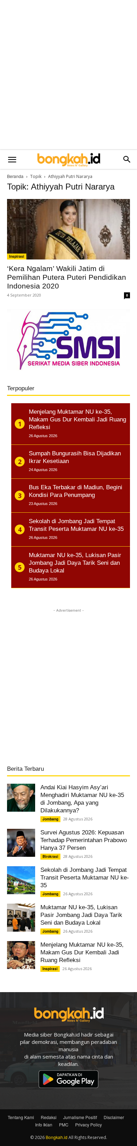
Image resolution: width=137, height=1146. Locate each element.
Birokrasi (50, 856)
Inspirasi (16, 256)
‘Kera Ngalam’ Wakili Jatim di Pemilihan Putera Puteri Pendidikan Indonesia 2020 (66, 277)
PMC (63, 1124)
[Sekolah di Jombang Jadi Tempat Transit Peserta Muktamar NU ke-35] (21, 880)
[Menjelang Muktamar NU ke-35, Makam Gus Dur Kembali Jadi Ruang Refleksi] (21, 955)
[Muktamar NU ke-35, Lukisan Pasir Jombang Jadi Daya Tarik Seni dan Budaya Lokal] (21, 918)
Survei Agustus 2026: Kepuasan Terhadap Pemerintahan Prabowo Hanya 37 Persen (83, 840)
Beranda (15, 176)
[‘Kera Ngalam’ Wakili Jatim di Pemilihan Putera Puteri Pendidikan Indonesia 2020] (68, 229)
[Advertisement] (68, 75)
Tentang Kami (21, 1117)
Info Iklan (43, 1124)
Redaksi (49, 1117)
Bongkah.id (56, 1137)
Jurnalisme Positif (80, 1117)
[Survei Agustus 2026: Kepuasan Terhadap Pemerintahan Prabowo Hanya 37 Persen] (21, 843)
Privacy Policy (88, 1124)
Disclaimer (114, 1117)
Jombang (50, 819)
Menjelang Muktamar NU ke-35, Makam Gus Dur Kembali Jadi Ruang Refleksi (82, 952)
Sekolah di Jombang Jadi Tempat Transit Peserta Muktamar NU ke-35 (84, 878)
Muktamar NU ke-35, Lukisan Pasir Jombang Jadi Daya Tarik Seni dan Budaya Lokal (81, 915)
